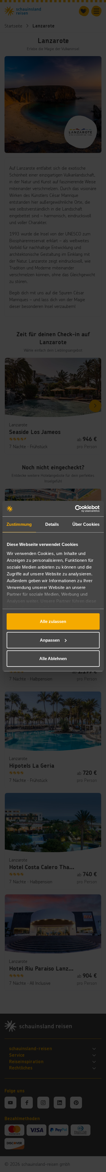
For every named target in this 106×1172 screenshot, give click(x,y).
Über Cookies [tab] (85, 524)
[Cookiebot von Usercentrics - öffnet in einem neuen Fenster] (75, 508)
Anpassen (50, 639)
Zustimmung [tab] (19, 524)
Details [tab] (52, 524)
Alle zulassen (53, 621)
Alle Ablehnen (53, 658)
